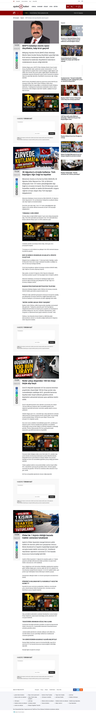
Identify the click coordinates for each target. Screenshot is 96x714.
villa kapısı (16, 701)
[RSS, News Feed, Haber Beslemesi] (81, 689)
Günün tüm (78, 13)
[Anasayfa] (14, 1)
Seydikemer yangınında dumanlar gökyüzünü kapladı (41, 13)
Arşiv (30, 1)
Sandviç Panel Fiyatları (47, 695)
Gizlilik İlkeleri (52, 689)
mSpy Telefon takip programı (32, 698)
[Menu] (68, 6)
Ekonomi (39, 6)
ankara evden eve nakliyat (20, 697)
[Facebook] (17, 53)
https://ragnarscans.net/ (26, 709)
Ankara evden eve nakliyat (48, 701)
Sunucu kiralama (45, 703)
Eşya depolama (72, 703)
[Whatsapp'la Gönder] (17, 60)
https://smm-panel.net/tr (33, 695)
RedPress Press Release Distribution (41, 709)
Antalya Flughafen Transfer (34, 705)
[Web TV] (79, 1)
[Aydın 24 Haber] (21, 6)
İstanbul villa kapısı (73, 697)
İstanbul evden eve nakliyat (62, 701)
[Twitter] (17, 55)
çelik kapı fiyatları (59, 697)
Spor (50, 6)
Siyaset (46, 6)
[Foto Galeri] (82, 1)
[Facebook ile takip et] (74, 689)
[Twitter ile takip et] (78, 689)
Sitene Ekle (35, 1)
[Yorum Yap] (17, 68)
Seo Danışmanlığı (17, 709)
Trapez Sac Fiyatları (60, 695)
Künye (42, 689)
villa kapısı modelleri (46, 697)
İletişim (46, 689)
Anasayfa (37, 689)
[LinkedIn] (17, 58)
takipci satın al (59, 703)
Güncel (34, 6)
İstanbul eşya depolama (74, 701)
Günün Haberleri (25, 1)
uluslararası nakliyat (54, 709)
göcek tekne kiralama (19, 695)
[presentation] (17, 13)
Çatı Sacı (71, 695)
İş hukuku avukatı (32, 703)
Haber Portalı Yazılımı (19, 712)
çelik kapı (30, 701)
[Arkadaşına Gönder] (17, 63)
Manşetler (18, 1)
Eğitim (55, 6)
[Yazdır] (17, 65)
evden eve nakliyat (18, 705)
